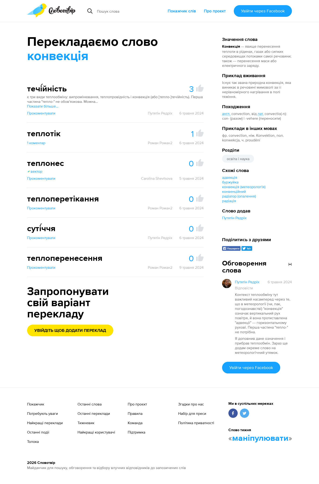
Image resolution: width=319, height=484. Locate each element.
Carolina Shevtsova (156, 178)
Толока (33, 441)
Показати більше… (42, 106)
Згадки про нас (191, 404)
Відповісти (244, 288)
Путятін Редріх (234, 218)
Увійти (263, 10)
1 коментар (36, 143)
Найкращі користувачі (96, 432)
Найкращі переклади (45, 423)
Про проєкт (215, 10)
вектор (36, 171)
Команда (135, 423)
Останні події (38, 432)
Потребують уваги (42, 413)
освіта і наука (238, 159)
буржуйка (230, 182)
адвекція (229, 177)
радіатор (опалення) (239, 196)
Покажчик (35, 404)
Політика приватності (196, 423)
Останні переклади (94, 413)
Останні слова (90, 404)
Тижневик (86, 423)
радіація (229, 201)
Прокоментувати (41, 113)
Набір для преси (192, 413)
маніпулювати (260, 438)
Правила (135, 413)
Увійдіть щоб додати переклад (70, 331)
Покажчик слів (182, 10)
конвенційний (234, 191)
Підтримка (136, 432)
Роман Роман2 (160, 143)
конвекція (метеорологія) (244, 187)
